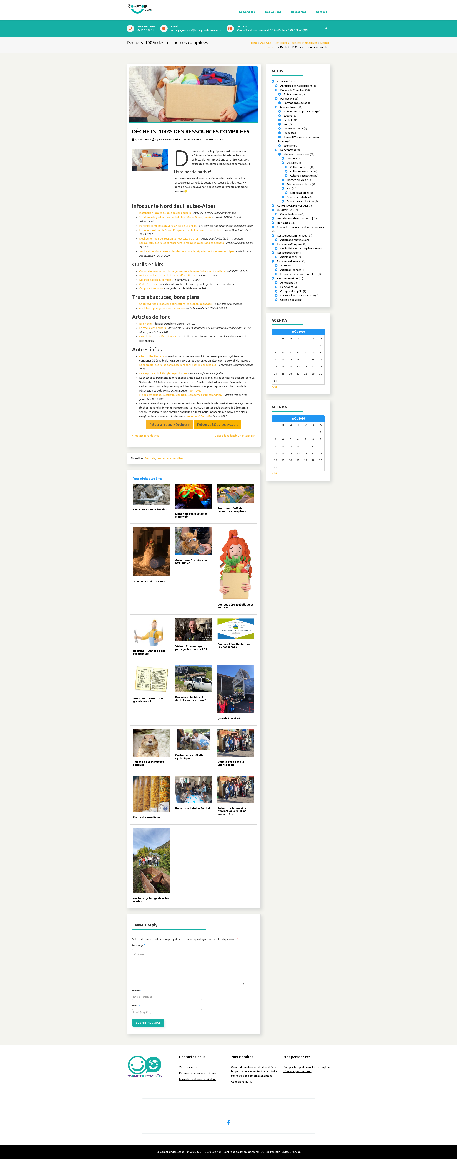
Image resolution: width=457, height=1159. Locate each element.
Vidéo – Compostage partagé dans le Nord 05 (191, 648)
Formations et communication (197, 1079)
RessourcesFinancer (289, 261)
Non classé (283, 222)
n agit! (148, 323)
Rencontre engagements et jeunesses (300, 226)
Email (136, 1005)
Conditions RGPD (241, 1081)
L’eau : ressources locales (150, 509)
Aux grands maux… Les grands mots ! (148, 700)
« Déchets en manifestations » (157, 336)
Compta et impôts (291, 291)
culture (288, 115)
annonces (293, 158)
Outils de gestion (290, 299)
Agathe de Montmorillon (167, 139)
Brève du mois (292, 94)
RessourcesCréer (287, 252)
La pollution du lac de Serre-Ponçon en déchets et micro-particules (180, 230)
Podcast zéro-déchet (147, 817)
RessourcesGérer (287, 278)
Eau (289, 188)
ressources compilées (169, 458)
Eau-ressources (299, 192)
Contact (321, 11)
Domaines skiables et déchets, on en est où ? (190, 698)
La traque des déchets (152, 327)
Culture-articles (299, 167)
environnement (293, 128)
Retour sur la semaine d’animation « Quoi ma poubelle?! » (231, 811)
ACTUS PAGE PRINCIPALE (292, 205)
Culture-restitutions (302, 175)
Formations (287, 98)
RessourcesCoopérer (290, 244)
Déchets (150, 458)
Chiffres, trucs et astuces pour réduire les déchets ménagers (176, 303)
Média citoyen (288, 107)
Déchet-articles (195, 139)
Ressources (298, 11)
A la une (285, 265)
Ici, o (142, 323)
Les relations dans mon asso (297, 295)
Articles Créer (288, 256)
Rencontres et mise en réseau (197, 1073)
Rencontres (287, 149)
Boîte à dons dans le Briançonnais (230, 763)
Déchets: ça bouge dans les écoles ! (151, 900)
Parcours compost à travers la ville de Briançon (168, 225)
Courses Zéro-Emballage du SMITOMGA (235, 606)
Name (136, 990)
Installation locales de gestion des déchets (165, 212)
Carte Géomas (148, 284)
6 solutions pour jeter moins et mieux (162, 308)
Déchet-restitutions (299, 184)
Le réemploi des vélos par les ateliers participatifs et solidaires (177, 364)
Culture (291, 162)
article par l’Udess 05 (197, 416)
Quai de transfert (228, 718)
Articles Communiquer (294, 239)
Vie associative (188, 1067)
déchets (288, 119)
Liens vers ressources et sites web (191, 515)
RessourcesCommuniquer (292, 235)
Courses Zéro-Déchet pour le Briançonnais (234, 645)
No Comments (216, 139)
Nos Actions (273, 11)
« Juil (274, 386)
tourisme (289, 145)
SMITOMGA (196, 390)
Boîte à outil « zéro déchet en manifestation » (167, 275)
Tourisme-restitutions (300, 201)
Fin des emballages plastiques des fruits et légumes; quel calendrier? (180, 394)
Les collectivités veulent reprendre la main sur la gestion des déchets (181, 242)
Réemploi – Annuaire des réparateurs (149, 652)
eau (286, 124)
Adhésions (286, 282)
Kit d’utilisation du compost (156, 279)
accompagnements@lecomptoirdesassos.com (196, 30)
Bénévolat (286, 286)
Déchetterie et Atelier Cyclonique (189, 757)
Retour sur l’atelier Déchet (192, 808)
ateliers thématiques (296, 154)
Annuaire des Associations (296, 85)
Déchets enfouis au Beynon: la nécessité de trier (168, 238)
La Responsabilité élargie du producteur (163, 373)
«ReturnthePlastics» (151, 356)
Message (138, 945)
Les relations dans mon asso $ (295, 218)
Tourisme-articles (298, 197)
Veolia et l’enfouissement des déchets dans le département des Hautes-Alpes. (187, 251)
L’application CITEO (151, 288)
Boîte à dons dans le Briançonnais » (235, 435)
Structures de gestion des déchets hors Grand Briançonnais (175, 217)
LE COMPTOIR (285, 209)
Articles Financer (290, 269)
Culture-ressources (302, 171)
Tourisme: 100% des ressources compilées (231, 510)
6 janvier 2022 (142, 139)
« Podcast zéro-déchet (145, 435)
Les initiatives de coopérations (299, 248)
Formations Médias (295, 102)
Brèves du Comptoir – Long (300, 111)
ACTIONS (282, 81)
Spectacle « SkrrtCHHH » (149, 581)
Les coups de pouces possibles (298, 274)
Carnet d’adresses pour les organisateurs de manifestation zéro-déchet (183, 271)
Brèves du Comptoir (292, 90)
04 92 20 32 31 (145, 30)
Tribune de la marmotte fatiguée (148, 763)
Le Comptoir (247, 11)
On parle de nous (290, 214)
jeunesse (289, 132)
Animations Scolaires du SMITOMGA (191, 561)
